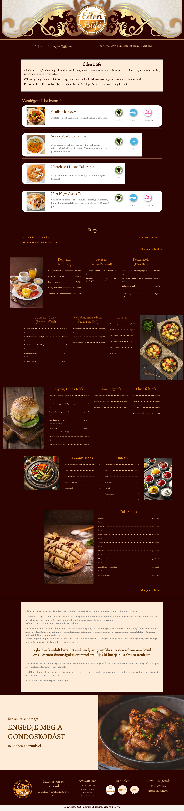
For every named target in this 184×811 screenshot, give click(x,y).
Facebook (146, 46)
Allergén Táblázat (60, 47)
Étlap (38, 47)
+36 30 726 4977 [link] (107, 46)
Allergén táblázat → (150, 237)
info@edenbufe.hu (129, 46)
